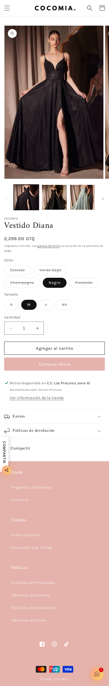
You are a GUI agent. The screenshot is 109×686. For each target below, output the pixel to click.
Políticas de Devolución (33, 607)
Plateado (87, 284)
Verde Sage (53, 271)
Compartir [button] (20, 448)
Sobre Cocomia (25, 535)
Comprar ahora (54, 364)
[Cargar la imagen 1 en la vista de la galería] (26, 197)
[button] (7, 8)
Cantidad (12, 317)
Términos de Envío (28, 620)
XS (67, 306)
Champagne (25, 284)
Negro (55, 282)
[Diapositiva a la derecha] (103, 199)
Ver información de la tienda (37, 397)
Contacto (20, 499)
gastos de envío (48, 246)
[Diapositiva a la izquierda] (6, 199)
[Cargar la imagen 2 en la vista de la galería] (54, 197)
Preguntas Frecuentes (31, 487)
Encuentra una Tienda (32, 547)
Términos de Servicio (31, 595)
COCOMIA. (61, 679)
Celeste (20, 271)
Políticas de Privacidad (33, 582)
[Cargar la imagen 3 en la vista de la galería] (82, 197)
